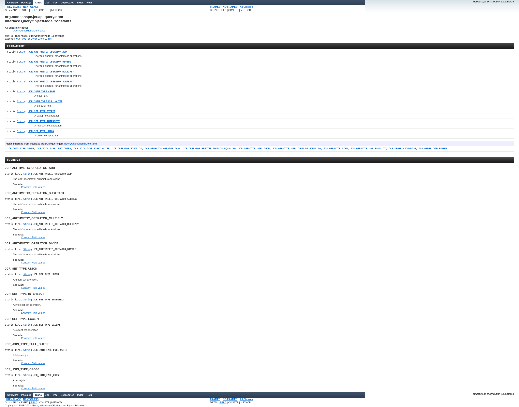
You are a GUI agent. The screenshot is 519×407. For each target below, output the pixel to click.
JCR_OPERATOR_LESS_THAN (254, 148)
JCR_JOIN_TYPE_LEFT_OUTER (54, 148)
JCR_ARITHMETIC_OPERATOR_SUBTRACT (51, 81)
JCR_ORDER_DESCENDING (433, 148)
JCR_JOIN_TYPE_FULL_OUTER (45, 101)
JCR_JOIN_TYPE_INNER (20, 148)
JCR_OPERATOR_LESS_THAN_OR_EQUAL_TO (296, 148)
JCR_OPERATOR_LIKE (336, 148)
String (21, 51)
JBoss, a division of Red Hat (46, 405)
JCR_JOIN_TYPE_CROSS (41, 91)
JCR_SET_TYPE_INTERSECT (44, 121)
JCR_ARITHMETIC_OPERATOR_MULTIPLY (51, 71)
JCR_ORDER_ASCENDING (402, 148)
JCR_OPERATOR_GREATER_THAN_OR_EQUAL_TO (209, 148)
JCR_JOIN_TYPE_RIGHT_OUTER (91, 148)
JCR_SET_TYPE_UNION (41, 131)
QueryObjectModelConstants (29, 30)
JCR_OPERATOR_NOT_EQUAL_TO (368, 148)
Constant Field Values (33, 187)
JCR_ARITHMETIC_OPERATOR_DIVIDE (49, 61)
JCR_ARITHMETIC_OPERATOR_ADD (47, 51)
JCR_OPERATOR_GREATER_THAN (162, 148)
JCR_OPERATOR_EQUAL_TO (127, 148)
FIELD (33, 10)
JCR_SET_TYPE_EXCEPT (41, 111)
